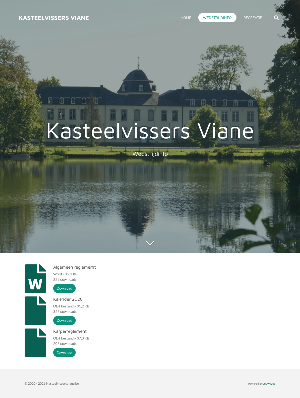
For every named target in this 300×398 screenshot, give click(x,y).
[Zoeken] (276, 17)
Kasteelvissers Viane (54, 17)
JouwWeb (269, 383)
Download (64, 288)
